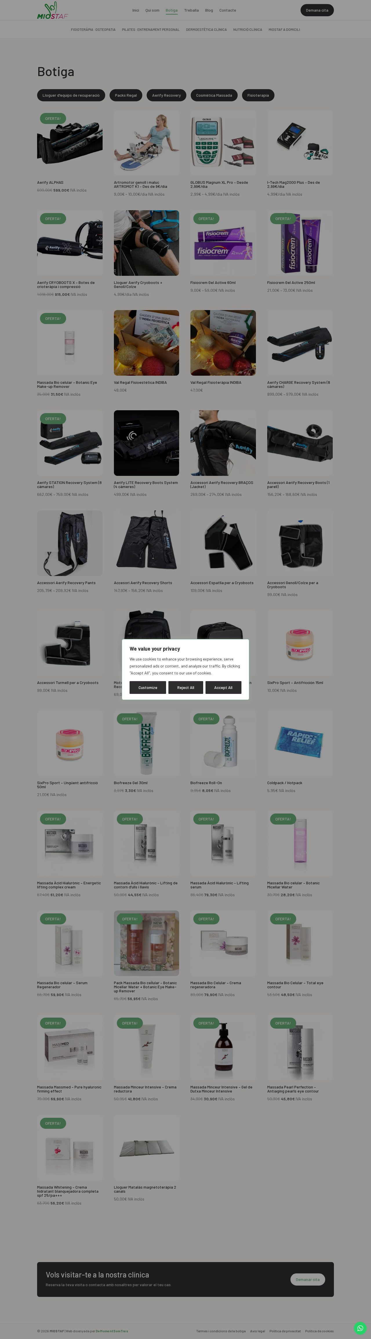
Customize (148, 687)
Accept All (223, 687)
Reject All (185, 687)
